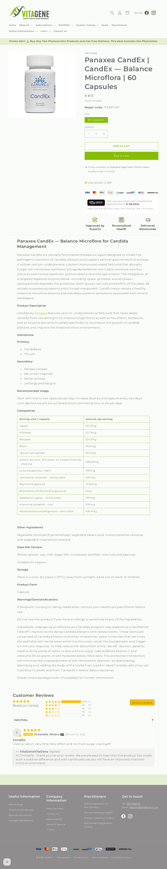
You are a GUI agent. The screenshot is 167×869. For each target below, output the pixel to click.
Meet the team (54, 808)
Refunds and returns (20, 815)
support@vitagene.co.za (143, 807)
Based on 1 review (26, 705)
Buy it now (121, 155)
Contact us (52, 814)
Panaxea (41, 313)
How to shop (16, 804)
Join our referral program (98, 812)
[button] (26, 25)
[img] (31, 730)
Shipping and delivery (21, 810)
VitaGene (49, 857)
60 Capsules (96, 119)
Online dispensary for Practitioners (96, 805)
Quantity (89, 127)
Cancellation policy (120, 857)
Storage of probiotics (21, 820)
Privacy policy (81, 857)
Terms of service (100, 857)
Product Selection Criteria (99, 818)
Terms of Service (55, 824)
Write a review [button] (142, 702)
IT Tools (50, 830)
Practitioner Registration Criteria (98, 825)
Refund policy (54, 819)
